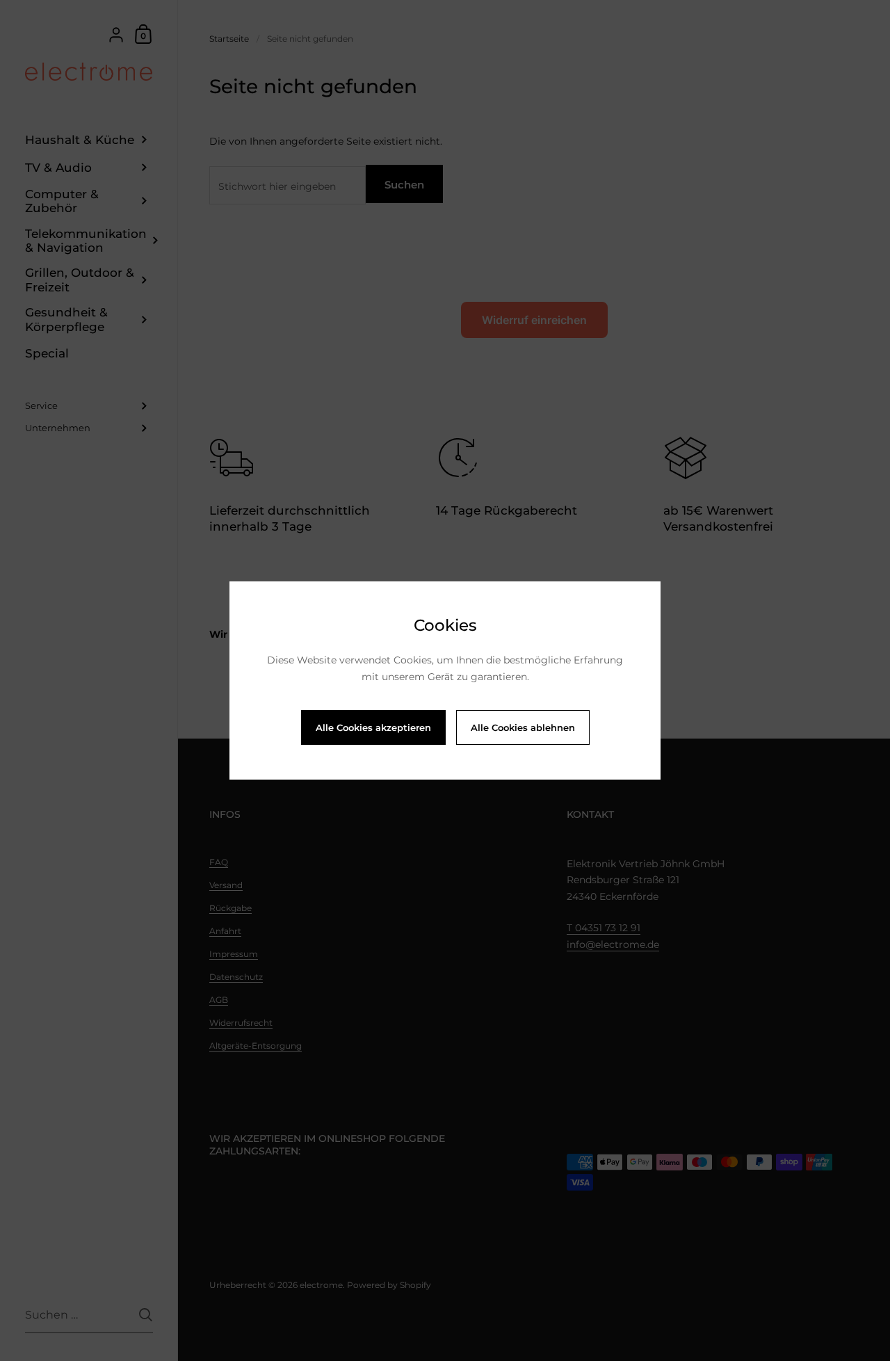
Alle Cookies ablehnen (523, 727)
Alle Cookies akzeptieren (373, 727)
